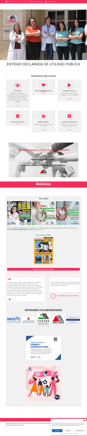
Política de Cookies (63, 433)
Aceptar (57, 430)
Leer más (17, 105)
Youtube (37, 228)
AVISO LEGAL (57, 22)
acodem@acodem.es (51, 1)
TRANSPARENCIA (65, 19)
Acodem (10, 20)
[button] (84, 420)
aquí (43, 229)
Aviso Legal (70, 433)
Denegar (68, 430)
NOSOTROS (53, 19)
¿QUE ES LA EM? (43, 19)
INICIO (35, 19)
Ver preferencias (80, 430)
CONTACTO (76, 19)
